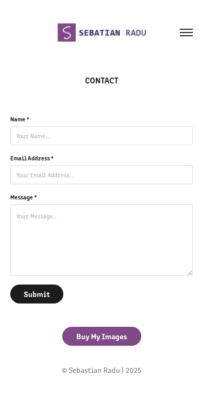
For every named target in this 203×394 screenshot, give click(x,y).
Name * (19, 118)
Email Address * (32, 158)
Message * (23, 197)
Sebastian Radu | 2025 (105, 370)
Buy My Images (101, 336)
